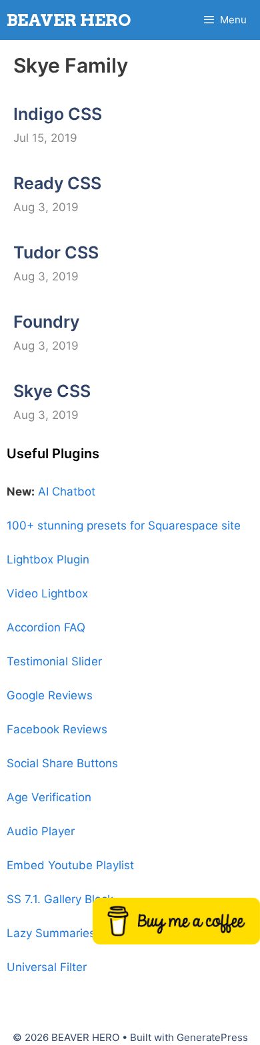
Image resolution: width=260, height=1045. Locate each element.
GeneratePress (212, 1037)
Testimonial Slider (54, 661)
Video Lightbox (47, 593)
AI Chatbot (66, 491)
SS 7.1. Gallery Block (60, 899)
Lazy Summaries (51, 933)
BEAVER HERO (69, 20)
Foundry (46, 322)
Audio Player (41, 831)
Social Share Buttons (62, 763)
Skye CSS (52, 391)
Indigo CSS (57, 114)
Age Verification (49, 797)
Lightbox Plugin (48, 559)
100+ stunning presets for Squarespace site (124, 525)
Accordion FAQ (46, 627)
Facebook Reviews (57, 729)
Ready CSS (57, 183)
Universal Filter (47, 967)
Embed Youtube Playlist (70, 865)
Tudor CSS (56, 252)
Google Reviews (50, 695)
